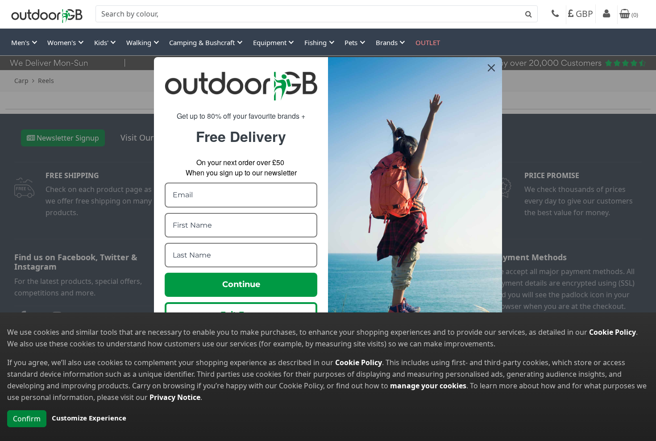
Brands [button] (387, 42)
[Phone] (555, 15)
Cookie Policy (612, 332)
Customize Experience (89, 417)
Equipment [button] (270, 42)
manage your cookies (428, 386)
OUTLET (427, 42)
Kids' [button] (102, 42)
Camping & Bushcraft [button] (203, 42)
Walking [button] (139, 42)
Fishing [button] (316, 42)
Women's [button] (62, 42)
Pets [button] (352, 42)
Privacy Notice (174, 397)
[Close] (491, 68)
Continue (241, 284)
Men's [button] (21, 42)
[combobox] (316, 13)
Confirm (27, 419)
